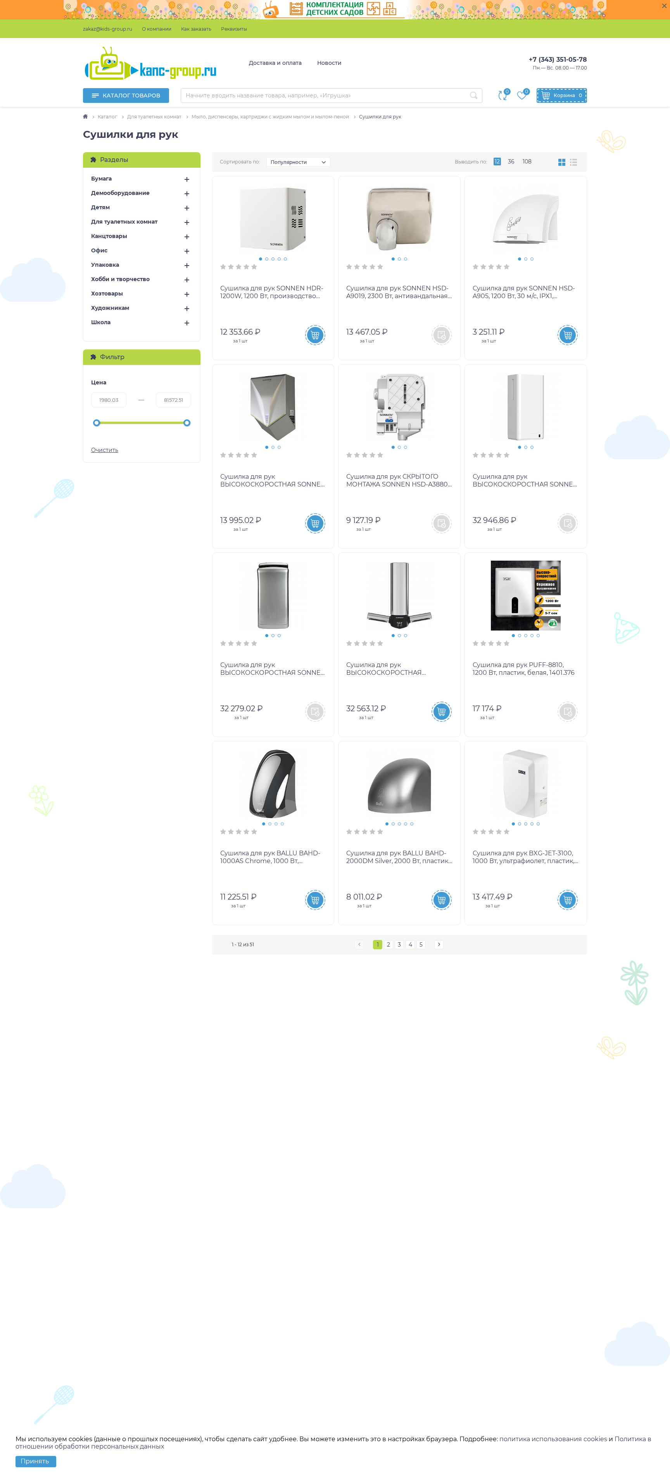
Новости (329, 62)
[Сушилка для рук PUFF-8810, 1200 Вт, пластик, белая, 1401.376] (526, 596)
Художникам (110, 308)
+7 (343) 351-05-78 (558, 59)
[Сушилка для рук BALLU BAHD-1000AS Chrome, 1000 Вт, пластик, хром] (273, 784)
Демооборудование (120, 193)
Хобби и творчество (120, 279)
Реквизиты (234, 29)
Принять (35, 1461)
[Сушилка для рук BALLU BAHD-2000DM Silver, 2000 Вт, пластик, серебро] (399, 784)
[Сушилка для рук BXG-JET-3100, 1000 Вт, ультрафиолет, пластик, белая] (526, 784)
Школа (101, 322)
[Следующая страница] (439, 944)
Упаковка (105, 265)
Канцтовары (109, 236)
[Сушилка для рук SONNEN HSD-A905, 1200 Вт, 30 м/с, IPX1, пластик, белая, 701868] (526, 219)
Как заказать (196, 29)
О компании (156, 29)
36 (511, 161)
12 (497, 161)
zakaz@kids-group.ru (107, 29)
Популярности (289, 162)
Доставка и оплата (275, 62)
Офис (99, 250)
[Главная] (86, 117)
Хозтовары (107, 293)
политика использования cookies (553, 1439)
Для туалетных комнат (124, 222)
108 (527, 161)
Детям (100, 207)
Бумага (101, 178)
